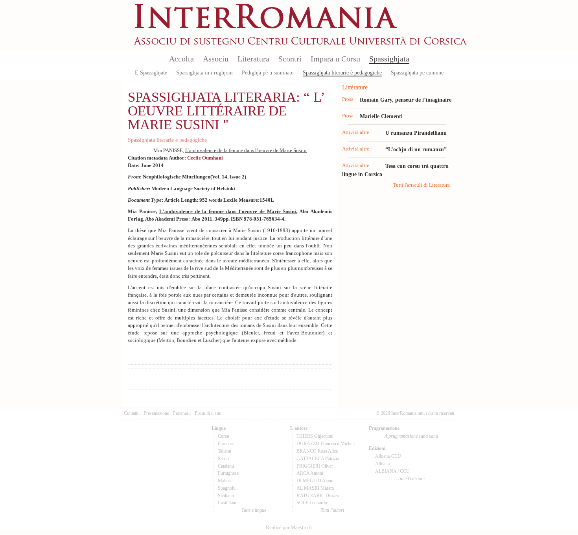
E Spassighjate (151, 73)
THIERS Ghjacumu (314, 436)
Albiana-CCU (388, 456)
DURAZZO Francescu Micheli (325, 443)
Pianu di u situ (208, 413)
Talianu (224, 451)
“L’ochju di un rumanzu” (416, 149)
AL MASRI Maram (315, 488)
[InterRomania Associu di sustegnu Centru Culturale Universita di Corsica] (301, 43)
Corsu (223, 436)
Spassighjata (389, 58)
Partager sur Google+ (267, 379)
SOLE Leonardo (311, 502)
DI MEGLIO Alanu (314, 480)
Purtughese (228, 473)
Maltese (225, 480)
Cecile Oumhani (205, 158)
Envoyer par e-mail (205, 379)
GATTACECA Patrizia (317, 458)
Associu (215, 58)
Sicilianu (226, 495)
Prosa (347, 99)
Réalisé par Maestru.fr (289, 527)
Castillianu (227, 502)
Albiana (382, 463)
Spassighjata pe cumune (417, 73)
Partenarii (182, 413)
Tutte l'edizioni (411, 478)
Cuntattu (132, 413)
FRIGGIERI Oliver (314, 466)
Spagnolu (227, 488)
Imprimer (185, 379)
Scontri (290, 58)
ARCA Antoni (309, 473)
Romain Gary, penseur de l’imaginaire (405, 100)
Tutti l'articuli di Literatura (421, 185)
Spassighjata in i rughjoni (204, 73)
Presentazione (156, 413)
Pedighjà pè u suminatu (268, 73)
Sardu (223, 458)
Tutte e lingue (253, 510)
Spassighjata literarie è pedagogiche (342, 73)
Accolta (181, 58)
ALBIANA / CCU (392, 471)
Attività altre (355, 132)
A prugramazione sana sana (411, 436)
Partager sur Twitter (246, 379)
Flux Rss (450, 13)
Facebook (450, 26)
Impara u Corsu (335, 58)
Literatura (253, 58)
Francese (226, 443)
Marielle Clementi (381, 116)
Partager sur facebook (226, 379)
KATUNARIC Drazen (317, 495)
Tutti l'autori (332, 510)
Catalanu (226, 466)
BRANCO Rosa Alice (317, 451)
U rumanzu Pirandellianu (416, 133)
